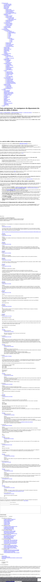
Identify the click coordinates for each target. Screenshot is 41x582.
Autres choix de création (10, 46)
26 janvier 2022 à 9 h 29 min (8, 375)
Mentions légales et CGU (6, 556)
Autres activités (6, 104)
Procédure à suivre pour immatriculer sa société (11, 550)
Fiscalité (5, 70)
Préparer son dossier (9, 15)
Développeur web (7, 96)
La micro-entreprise (11, 31)
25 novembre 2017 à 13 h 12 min (9, 487)
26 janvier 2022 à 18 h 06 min (7, 306)
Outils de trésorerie (9, 21)
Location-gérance (9, 25)
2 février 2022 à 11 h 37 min (6, 292)
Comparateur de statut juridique (9, 527)
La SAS (9, 36)
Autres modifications (9, 69)
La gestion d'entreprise (6, 112)
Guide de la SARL (7, 522)
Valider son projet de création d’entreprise (10, 533)
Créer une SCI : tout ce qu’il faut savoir (10, 543)
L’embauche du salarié (9, 78)
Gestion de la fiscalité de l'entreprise (16, 112)
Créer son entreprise (5, 29)
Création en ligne (6, 50)
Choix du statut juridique (10, 44)
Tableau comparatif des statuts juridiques (10, 545)
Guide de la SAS (6, 524)
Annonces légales (7, 48)
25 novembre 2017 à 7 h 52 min (7, 478)
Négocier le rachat (9, 24)
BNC (15, 171)
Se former (5, 28)
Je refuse (19, 581)
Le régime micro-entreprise (27, 112)
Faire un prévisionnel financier (9, 538)
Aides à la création (9, 16)
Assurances (6, 52)
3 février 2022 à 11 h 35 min (6, 283)
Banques (5, 51)
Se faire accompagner (7, 27)
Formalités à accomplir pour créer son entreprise (11, 549)
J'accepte (16, 581)
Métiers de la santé (7, 99)
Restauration (6, 100)
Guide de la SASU (7, 523)
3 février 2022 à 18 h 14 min (6, 244)
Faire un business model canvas (9, 532)
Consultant (5, 95)
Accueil (1, 112)
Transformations (8, 68)
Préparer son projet (5, 3)
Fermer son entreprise (7, 88)
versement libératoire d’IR (10, 189)
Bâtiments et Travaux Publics (8, 92)
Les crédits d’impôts (9, 74)
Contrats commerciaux (9, 56)
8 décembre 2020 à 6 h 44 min (9, 438)
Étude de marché (8, 9)
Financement (6, 14)
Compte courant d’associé (12, 19)
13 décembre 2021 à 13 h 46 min (7, 384)
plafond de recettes (29, 178)
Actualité (3, 105)
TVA (22, 153)
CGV (7, 57)
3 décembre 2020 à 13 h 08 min (7, 425)
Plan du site (4, 558)
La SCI (9, 37)
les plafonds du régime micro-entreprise (26, 421)
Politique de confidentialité (10, 581)
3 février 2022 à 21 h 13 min (6, 235)
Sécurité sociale (8, 43)
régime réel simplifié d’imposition (20, 187)
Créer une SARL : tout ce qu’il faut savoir (10, 540)
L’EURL (9, 33)
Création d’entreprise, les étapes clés (9, 519)
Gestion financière (9, 62)
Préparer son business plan (10, 10)
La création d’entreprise (7, 4)
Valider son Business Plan (10, 12)
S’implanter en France (7, 53)
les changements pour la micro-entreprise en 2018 (16, 491)
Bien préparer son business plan (9, 536)
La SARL (9, 35)
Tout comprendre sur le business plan (10, 535)
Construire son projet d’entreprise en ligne (10, 526)
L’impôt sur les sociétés (9, 73)
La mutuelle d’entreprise (10, 81)
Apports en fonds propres (10, 17)
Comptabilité (8, 60)
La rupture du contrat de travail (11, 83)
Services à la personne (7, 101)
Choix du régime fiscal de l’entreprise (10, 547)
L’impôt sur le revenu (9, 72)
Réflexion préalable (7, 5)
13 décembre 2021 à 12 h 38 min (9, 414)
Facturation (8, 61)
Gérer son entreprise (5, 54)
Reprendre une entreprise (8, 22)
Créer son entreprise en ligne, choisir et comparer (11, 552)
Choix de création (7, 30)
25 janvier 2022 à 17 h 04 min (7, 356)
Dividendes (8, 66)
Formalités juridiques (7, 63)
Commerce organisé (7, 26)
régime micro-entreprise (23, 143)
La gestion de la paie (9, 80)
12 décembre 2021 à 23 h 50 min (7, 396)
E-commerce (6, 97)
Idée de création (6, 6)
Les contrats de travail (9, 79)
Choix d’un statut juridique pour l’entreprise (11, 546)
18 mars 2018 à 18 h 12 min (8, 470)
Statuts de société (6, 47)
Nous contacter (26, 500)
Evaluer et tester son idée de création (10, 530)
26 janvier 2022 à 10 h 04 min (9, 346)
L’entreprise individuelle (12, 32)
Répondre (3, 233)
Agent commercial (7, 90)
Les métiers (4, 89)
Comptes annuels (8, 64)
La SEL (11, 41)
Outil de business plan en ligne (9, 528)
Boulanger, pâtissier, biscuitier (8, 93)
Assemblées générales (9, 65)
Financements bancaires (10, 20)
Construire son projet (7, 13)
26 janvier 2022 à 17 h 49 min (9, 331)
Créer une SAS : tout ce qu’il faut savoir (10, 541)
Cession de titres (8, 86)
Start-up (5, 102)
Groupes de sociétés (7, 84)
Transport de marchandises (8, 103)
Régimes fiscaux (8, 42)
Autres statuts (10, 38)
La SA (11, 40)
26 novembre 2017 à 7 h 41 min (9, 493)
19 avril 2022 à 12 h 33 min (6, 226)
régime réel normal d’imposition (33, 187)
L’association (12, 39)
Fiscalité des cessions (9, 87)
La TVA (7, 75)
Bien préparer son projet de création (9, 531)
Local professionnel (9, 45)
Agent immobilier (7, 91)
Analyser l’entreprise (9, 23)
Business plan (6, 8)
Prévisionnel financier (9, 11)
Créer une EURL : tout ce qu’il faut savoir (10, 542)
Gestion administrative (7, 59)
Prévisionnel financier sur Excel (9, 529)
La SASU (9, 34)
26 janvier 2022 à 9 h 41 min (6, 336)
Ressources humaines (7, 77)
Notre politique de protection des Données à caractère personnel (12, 557)
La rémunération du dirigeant (10, 82)
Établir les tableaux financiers (8, 537)
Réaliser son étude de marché (8, 520)
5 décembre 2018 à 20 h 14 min (7, 444)
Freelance (5, 98)
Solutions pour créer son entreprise (9, 551)
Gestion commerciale (7, 55)
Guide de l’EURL (7, 521)
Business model (6, 7)
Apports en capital (11, 18)
